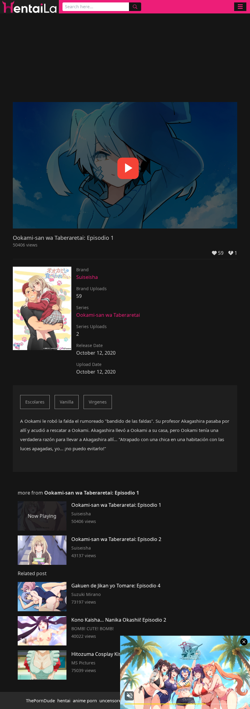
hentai (63, 701)
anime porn (85, 701)
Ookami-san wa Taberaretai (108, 315)
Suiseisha (87, 277)
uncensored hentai (118, 701)
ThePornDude (40, 701)
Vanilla (66, 402)
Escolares (35, 402)
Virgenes (98, 402)
